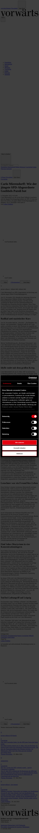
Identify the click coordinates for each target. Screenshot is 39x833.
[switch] (34, 422)
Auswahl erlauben (19, 448)
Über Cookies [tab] (32, 383)
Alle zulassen (19, 442)
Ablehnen (19, 453)
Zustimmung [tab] (7, 383)
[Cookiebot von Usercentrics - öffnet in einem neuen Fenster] (28, 378)
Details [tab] (19, 383)
